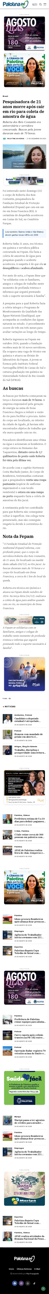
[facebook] (14, 1283)
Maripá (17, 1117)
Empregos (19, 931)
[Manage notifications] (43, 1289)
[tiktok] (34, 1283)
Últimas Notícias (24, 1269)
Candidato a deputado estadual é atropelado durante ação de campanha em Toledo (29, 722)
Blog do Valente (29, 747)
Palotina (18, 815)
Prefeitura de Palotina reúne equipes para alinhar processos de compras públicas (29, 1023)
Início (11, 1269)
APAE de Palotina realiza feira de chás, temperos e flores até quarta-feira (28, 853)
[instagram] (21, 1283)
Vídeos (26, 815)
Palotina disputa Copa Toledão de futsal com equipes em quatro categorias (26, 954)
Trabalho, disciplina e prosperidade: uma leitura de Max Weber (29, 752)
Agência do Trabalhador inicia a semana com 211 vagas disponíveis (28, 937)
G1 (10, 699)
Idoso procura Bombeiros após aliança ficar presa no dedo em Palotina (29, 922)
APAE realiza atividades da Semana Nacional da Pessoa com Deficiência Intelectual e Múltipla (29, 1240)
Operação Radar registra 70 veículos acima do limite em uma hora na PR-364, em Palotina (30, 1054)
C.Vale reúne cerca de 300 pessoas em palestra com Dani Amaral (28, 837)
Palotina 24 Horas (15, 139)
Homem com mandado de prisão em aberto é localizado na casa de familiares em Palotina (28, 738)
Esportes (18, 947)
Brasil (5, 96)
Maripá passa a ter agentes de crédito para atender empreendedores (29, 1123)
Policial (28, 715)
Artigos (17, 747)
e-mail (37, 1269)
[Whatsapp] (27, 1283)
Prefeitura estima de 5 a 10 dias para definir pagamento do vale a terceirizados (30, 821)
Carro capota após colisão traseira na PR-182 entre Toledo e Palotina (28, 1038)
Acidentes (19, 715)
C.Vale (17, 831)
